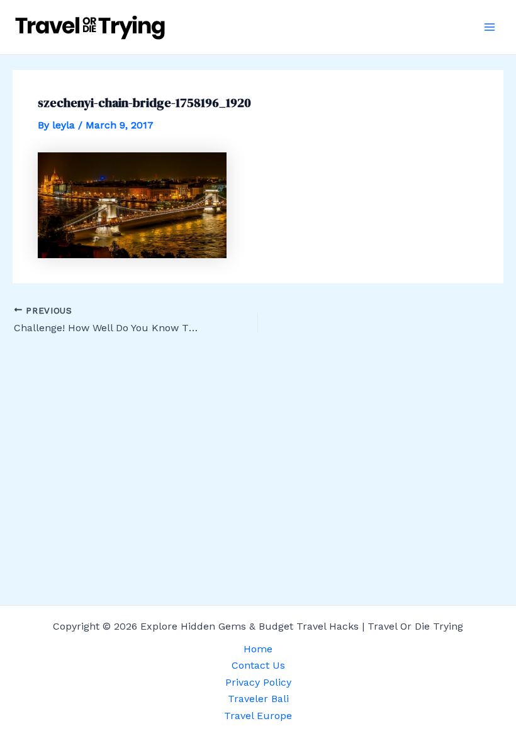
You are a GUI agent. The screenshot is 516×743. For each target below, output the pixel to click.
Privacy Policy (258, 682)
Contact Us (258, 665)
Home (258, 649)
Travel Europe (258, 716)
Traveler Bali (258, 699)
